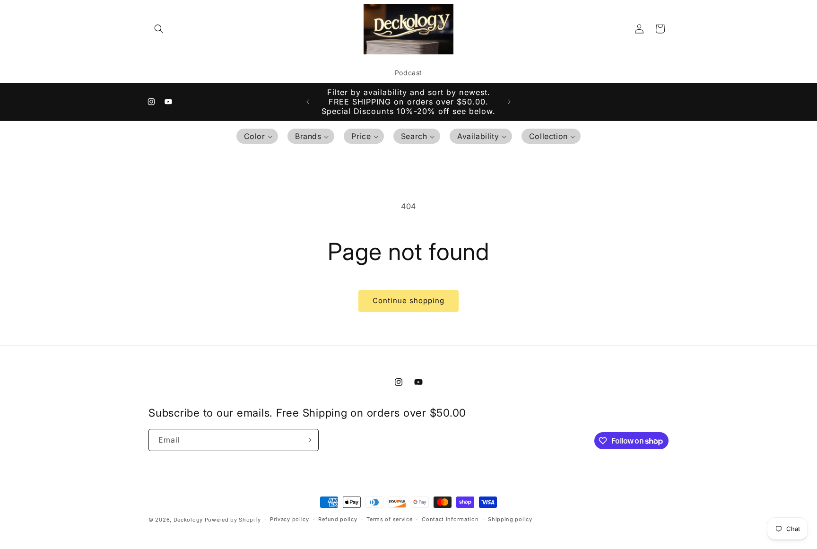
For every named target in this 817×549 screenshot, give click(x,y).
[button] (158, 28)
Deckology (189, 519)
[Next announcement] (509, 102)
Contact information (450, 519)
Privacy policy (289, 519)
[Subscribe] (307, 440)
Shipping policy (510, 519)
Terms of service (389, 519)
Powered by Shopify (233, 519)
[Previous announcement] (307, 102)
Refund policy (337, 519)
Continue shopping (408, 300)
